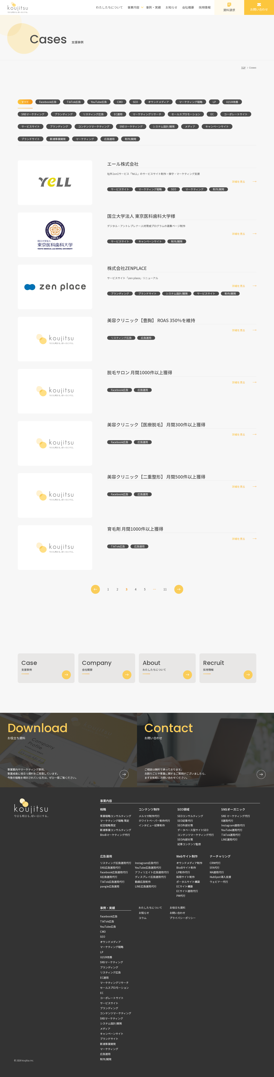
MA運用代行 (217, 872)
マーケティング (85, 139)
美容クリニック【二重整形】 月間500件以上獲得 (156, 476)
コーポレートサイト (236, 114)
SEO (135, 102)
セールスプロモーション (185, 114)
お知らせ (171, 7)
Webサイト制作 (187, 856)
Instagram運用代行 (233, 825)
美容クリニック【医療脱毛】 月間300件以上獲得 (156, 424)
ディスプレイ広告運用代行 (150, 877)
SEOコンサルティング (190, 816)
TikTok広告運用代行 (112, 882)
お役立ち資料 (177, 907)
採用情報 (205, 7)
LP (214, 102)
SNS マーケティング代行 (235, 816)
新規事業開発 (58, 139)
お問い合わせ (259, 9)
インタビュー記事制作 (152, 825)
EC (212, 114)
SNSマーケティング (32, 114)
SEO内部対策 (185, 839)
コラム (143, 918)
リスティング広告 (93, 114)
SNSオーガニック (233, 809)
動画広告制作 (143, 882)
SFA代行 (214, 867)
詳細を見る (238, 181)
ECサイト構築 (184, 886)
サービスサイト (30, 126)
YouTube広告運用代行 (148, 867)
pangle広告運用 (109, 886)
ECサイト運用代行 (187, 891)
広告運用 (109, 139)
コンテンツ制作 (149, 809)
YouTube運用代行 (231, 830)
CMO (120, 102)
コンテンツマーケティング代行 (195, 835)
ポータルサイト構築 (188, 882)
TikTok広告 (74, 102)
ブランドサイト (30, 139)
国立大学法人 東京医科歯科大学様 (141, 216)
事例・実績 (153, 7)
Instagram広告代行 (147, 863)
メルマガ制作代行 (149, 816)
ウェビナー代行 (219, 882)
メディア (190, 126)
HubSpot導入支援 (220, 877)
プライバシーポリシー (183, 918)
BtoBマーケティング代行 (115, 835)
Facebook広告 (47, 102)
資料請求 (229, 10)
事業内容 (106, 800)
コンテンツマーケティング (93, 126)
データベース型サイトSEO (192, 830)
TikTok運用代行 (230, 835)
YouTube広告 (99, 102)
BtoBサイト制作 (186, 867)
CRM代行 (215, 863)
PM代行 (180, 896)
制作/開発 (130, 139)
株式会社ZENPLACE (127, 268)
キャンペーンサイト (217, 126)
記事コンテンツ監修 (189, 844)
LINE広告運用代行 (145, 886)
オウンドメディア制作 (189, 863)
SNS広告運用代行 (110, 867)
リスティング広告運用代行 (115, 863)
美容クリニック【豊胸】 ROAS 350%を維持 (151, 320)
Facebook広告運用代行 (114, 872)
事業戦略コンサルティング (115, 816)
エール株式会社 (122, 164)
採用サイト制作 (185, 877)
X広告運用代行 (108, 877)
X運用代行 (227, 820)
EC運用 (118, 114)
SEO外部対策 (185, 825)
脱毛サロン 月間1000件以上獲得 (139, 372)
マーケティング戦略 (190, 102)
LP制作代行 (183, 872)
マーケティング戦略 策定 (114, 820)
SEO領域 (183, 809)
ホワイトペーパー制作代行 (154, 820)
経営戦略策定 (108, 825)
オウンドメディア (158, 102)
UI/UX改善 (232, 102)
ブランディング (64, 114)
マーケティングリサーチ (147, 114)
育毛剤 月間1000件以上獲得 (135, 528)
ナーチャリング (220, 856)
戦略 (103, 809)
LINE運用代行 (229, 839)
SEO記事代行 (185, 820)
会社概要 (188, 7)
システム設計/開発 (164, 126)
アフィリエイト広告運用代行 (152, 872)
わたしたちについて (109, 7)
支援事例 (29, 665)
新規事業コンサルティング (115, 830)
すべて (25, 102)
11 (165, 589)
